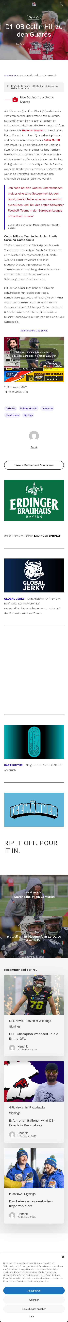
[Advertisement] (34, 670)
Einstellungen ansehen (34, 1309)
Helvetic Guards (28, 408)
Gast (22, 44)
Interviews (15, 1194)
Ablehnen (34, 1299)
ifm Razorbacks (35, 1107)
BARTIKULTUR (13, 765)
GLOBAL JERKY (14, 598)
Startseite (10, 75)
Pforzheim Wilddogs (38, 1021)
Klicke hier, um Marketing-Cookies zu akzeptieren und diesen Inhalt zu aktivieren (34, 354)
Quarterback (12, 415)
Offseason (47, 408)
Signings (34, 17)
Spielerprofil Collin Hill (34, 330)
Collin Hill (10, 408)
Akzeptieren (34, 1290)
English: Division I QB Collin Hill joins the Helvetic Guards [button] (34, 87)
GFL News (16, 1021)
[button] (63, 1256)
